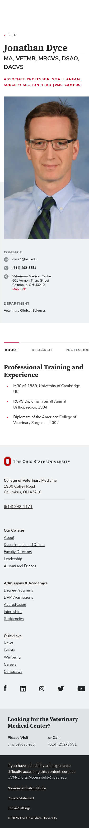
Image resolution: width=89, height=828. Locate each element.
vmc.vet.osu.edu (21, 744)
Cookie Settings (19, 808)
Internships (13, 612)
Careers (10, 664)
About (9, 537)
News (9, 643)
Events (9, 650)
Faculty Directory (18, 552)
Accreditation (15, 605)
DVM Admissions (18, 597)
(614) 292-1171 (18, 507)
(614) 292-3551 (62, 744)
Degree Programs (18, 590)
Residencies (14, 619)
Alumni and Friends (20, 566)
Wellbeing (12, 657)
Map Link (19, 289)
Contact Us (13, 672)
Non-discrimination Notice (27, 788)
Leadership (13, 559)
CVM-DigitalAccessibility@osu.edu (37, 777)
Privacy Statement (21, 798)
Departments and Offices (24, 545)
